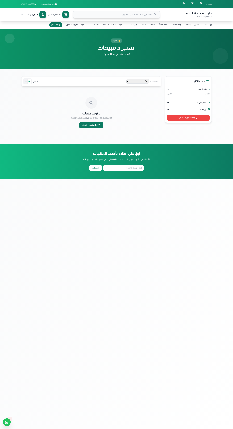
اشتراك (95, 168)
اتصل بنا (96, 25)
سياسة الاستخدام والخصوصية (115, 25)
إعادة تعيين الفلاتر (187, 118)
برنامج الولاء (55, 25)
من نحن (134, 25)
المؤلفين (197, 25)
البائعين (188, 25)
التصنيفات (177, 25)
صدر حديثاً (163, 25)
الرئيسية (208, 25)
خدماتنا (152, 25)
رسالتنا (143, 25)
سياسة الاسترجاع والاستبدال (77, 25)
